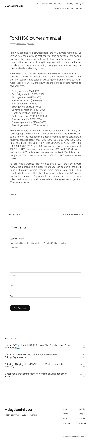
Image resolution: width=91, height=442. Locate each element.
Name (12, 275)
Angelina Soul (21, 44)
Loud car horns (14, 214)
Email (12, 286)
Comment (14, 248)
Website (12, 296)
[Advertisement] (45, 17)
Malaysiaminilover (14, 5)
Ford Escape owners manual (72, 214)
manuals (31, 44)
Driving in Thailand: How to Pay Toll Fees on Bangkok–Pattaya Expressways (31, 355)
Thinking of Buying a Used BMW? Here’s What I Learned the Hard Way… (34, 365)
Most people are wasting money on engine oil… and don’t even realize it (36, 375)
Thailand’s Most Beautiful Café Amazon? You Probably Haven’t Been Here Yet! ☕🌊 (38, 346)
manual (13, 195)
